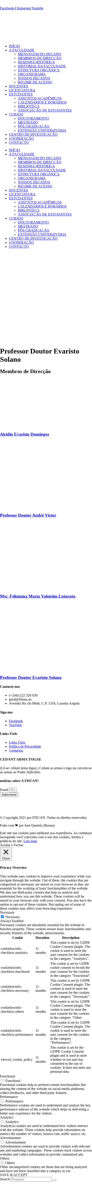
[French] (8, 4)
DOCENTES (18, 86)
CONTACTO (19, 142)
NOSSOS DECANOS (34, 78)
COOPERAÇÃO (21, 138)
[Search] (54, 1180)
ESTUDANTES (21, 94)
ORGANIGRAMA (32, 74)
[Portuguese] (18, 4)
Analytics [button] (6, 1117)
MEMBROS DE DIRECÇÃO (39, 58)
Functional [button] (7, 1076)
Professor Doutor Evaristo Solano (31, 677)
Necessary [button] (7, 912)
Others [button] (4, 1158)
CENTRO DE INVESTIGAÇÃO (33, 134)
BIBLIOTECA (29, 106)
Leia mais (30, 841)
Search (5, 1179)
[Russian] (24, 4)
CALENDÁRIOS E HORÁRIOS (42, 102)
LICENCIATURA (22, 90)
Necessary (12, 917)
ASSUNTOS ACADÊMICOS (40, 98)
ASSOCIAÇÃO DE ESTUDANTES (45, 110)
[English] (2, 4)
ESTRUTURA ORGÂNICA (39, 70)
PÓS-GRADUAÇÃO (33, 126)
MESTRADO (28, 122)
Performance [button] (9, 1097)
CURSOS (16, 114)
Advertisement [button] (10, 1138)
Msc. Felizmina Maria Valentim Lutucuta (37, 596)
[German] (13, 4)
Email (4, 790)
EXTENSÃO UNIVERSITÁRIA (42, 130)
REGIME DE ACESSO (35, 82)
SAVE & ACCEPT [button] (13, 1175)
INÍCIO (14, 46)
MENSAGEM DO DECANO (39, 54)
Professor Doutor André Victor (28, 515)
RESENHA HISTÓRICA (36, 62)
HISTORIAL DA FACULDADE (42, 66)
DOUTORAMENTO (33, 118)
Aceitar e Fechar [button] (11, 845)
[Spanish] (29, 4)
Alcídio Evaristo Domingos (24, 434)
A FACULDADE (21, 50)
